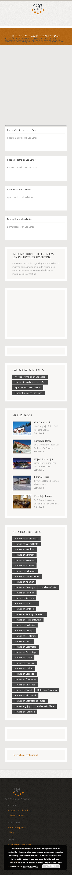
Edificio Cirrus (41, 477)
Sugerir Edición (16, 815)
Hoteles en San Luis (24, 598)
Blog (11, 832)
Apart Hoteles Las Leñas (19, 189)
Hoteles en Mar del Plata (26, 544)
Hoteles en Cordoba (24, 674)
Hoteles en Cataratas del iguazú (30, 701)
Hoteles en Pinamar (24, 582)
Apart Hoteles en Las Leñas (28, 387)
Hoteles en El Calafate (25, 636)
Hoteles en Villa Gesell (25, 695)
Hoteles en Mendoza (24, 549)
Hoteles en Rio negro (25, 587)
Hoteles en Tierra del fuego (28, 620)
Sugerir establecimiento (20, 810)
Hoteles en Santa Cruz (25, 603)
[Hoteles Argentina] (36, 13)
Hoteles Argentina (17, 827)
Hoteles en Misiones (24, 560)
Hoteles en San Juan (24, 593)
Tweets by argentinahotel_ (25, 755)
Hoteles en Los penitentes (27, 576)
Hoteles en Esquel (23, 690)
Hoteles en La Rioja (24, 630)
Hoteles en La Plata (45, 706)
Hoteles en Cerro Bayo (26, 652)
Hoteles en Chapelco (25, 663)
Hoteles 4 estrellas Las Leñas (21, 159)
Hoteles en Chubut (24, 668)
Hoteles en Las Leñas (25, 625)
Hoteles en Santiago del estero (29, 614)
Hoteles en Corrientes (25, 679)
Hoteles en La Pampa (25, 571)
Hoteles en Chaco (23, 657)
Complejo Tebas (42, 440)
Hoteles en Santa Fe (24, 609)
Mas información (30, 866)
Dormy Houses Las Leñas (19, 219)
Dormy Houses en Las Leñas (28, 393)
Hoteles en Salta (48, 587)
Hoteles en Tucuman (25, 712)
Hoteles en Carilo (23, 641)
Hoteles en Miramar (24, 555)
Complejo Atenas (43, 496)
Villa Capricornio (42, 422)
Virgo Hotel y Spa (43, 459)
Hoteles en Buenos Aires (26, 538)
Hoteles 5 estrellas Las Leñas (21, 130)
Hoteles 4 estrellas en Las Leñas (30, 382)
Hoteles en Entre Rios (25, 685)
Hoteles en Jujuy (22, 706)
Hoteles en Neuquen (24, 565)
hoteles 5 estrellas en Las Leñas (30, 377)
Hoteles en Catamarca (25, 647)
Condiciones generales (20, 845)
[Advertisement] (36, 88)
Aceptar (51, 866)
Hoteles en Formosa (47, 690)
